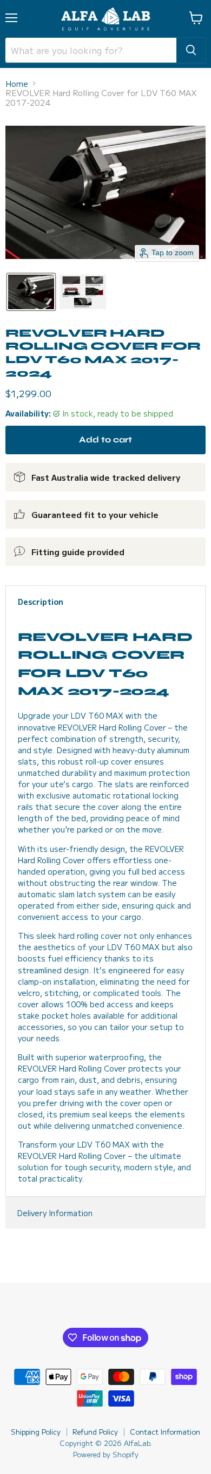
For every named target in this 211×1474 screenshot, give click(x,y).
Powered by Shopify (106, 1454)
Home (16, 83)
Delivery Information (55, 1212)
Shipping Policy (36, 1432)
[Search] (191, 50)
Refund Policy (95, 1432)
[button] (31, 292)
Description (40, 601)
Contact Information (165, 1432)
